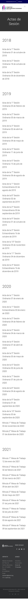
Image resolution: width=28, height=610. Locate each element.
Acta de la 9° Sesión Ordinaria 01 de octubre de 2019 (13, 221)
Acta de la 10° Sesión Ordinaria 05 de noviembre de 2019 (13, 245)
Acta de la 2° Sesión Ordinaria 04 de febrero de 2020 (13, 321)
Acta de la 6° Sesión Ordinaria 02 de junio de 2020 (12, 368)
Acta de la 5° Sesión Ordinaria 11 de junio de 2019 (12, 152)
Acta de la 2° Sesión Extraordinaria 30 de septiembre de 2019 (11, 210)
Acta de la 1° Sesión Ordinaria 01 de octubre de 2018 (13, 52)
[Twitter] (19, 549)
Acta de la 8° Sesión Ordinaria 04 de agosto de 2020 (13, 391)
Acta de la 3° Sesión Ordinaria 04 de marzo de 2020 (13, 333)
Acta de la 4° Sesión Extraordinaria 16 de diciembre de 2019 (11, 268)
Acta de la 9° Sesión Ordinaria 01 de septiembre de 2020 (11, 402)
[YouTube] (21, 549)
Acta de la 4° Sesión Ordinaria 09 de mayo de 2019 (13, 140)
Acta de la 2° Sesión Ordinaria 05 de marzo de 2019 (13, 117)
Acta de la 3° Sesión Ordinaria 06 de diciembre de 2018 (13, 75)
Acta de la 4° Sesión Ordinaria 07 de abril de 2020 (12, 345)
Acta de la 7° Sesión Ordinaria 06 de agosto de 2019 (13, 175)
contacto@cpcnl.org (7, 575)
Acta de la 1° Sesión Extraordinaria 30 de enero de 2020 (13, 310)
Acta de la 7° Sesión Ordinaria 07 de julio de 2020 (12, 379)
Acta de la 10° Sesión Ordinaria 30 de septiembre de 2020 (11, 414)
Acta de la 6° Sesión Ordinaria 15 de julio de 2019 (12, 164)
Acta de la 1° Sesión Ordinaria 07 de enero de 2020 (13, 298)
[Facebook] (16, 549)
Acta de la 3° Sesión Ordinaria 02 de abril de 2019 (12, 129)
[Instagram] (24, 549)
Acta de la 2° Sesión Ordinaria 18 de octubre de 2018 (13, 64)
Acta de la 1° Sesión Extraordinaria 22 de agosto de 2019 (11, 187)
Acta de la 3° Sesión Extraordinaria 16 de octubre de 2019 (11, 233)
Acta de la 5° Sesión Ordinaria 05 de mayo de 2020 (13, 356)
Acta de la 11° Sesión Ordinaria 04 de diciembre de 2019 (13, 256)
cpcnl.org (7, 577)
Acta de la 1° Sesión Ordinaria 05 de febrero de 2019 (13, 106)
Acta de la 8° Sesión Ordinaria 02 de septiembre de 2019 (11, 198)
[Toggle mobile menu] (25, 6)
